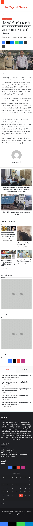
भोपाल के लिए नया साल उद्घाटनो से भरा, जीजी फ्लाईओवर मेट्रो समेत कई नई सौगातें (8, 263)
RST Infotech (22, 514)
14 (20, 488)
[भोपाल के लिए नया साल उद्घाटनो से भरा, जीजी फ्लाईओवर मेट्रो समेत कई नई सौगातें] (8, 254)
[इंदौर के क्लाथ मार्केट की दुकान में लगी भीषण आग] (24, 233)
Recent (8, 369)
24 (3, 495)
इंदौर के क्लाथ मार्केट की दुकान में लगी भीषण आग (24, 243)
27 (16, 495)
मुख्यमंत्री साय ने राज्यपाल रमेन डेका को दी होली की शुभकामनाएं (24, 260)
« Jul (2, 503)
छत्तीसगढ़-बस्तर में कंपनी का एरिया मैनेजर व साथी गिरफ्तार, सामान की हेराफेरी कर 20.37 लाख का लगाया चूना (8, 235)
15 (25, 488)
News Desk (7, 37)
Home (5, 15)
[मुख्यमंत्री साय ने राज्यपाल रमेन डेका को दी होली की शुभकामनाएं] (24, 254)
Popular (24, 369)
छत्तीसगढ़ (13, 15)
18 (8, 491)
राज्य (9, 15)
